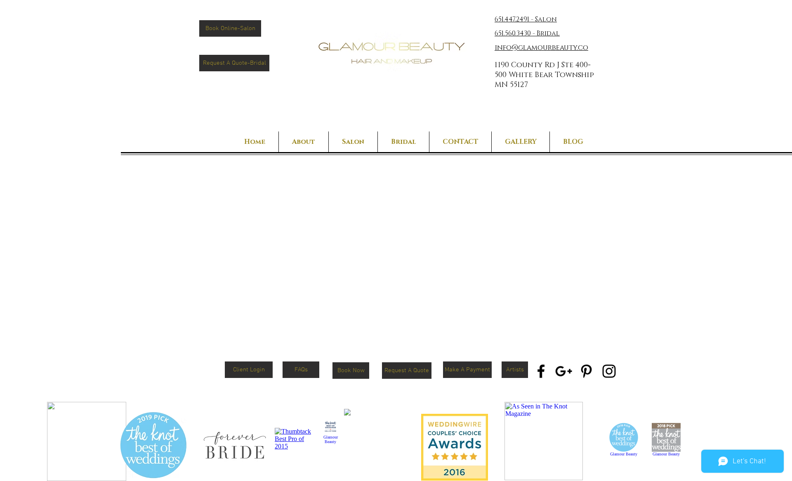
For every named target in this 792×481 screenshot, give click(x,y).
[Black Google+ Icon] (564, 371)
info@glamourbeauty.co (541, 47)
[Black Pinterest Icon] (586, 371)
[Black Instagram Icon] (609, 371)
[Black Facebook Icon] (541, 371)
